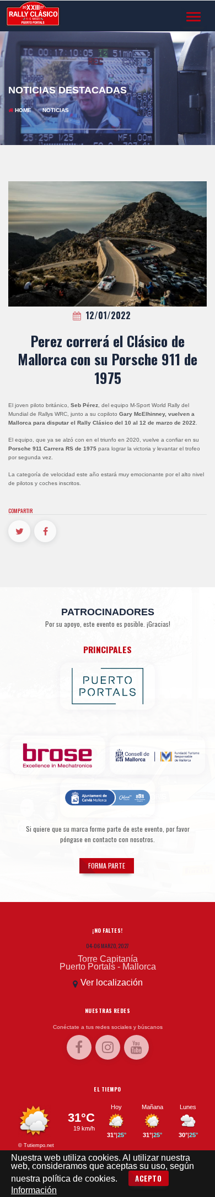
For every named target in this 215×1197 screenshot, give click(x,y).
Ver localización (111, 982)
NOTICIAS (55, 110)
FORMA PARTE (106, 865)
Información (34, 1190)
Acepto (148, 1178)
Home (23, 110)
